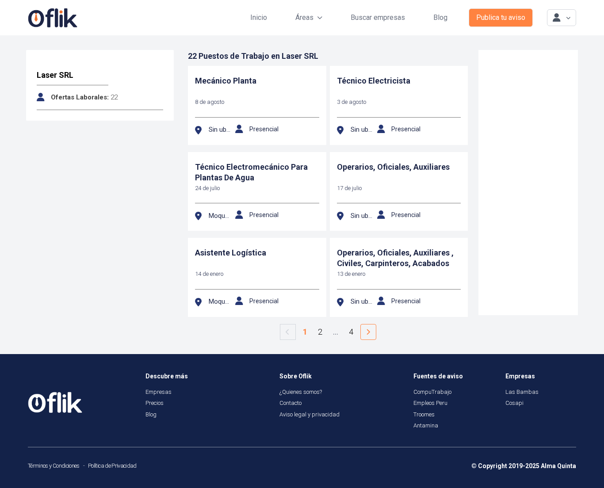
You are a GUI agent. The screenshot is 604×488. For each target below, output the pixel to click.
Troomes (424, 414)
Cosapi (514, 403)
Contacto (290, 403)
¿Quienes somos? (300, 392)
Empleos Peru (430, 403)
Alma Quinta (558, 465)
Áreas (304, 17)
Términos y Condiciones (54, 465)
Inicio (258, 17)
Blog (440, 17)
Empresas (158, 392)
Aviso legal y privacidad (309, 414)
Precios (154, 403)
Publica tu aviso (500, 17)
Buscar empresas (378, 17)
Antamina (425, 425)
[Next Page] (368, 332)
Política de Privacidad (112, 465)
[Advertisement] (528, 182)
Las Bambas (522, 392)
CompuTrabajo (432, 392)
